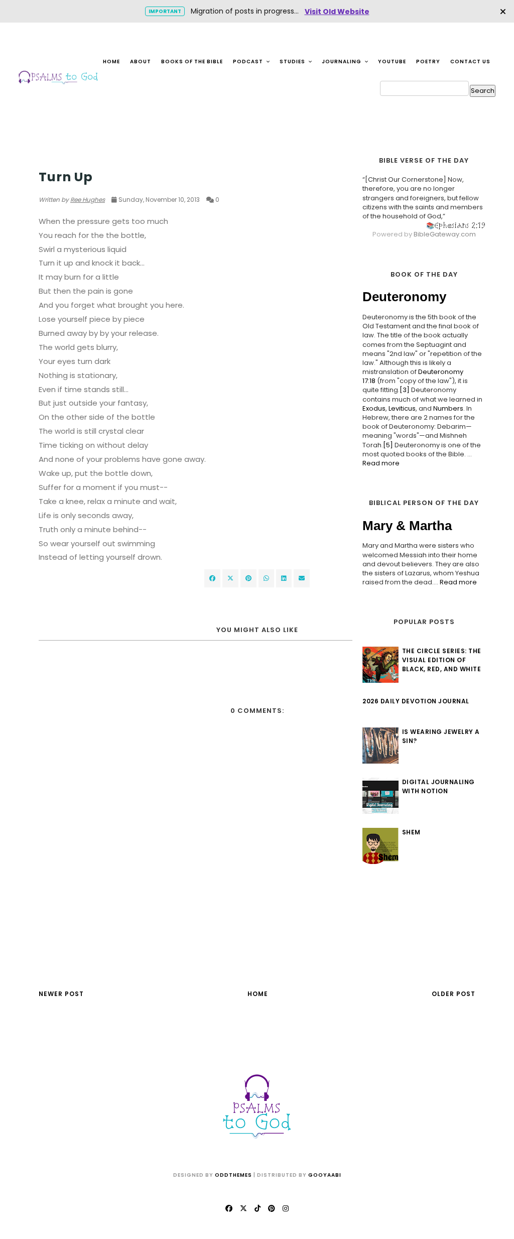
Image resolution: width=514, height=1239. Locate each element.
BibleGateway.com (445, 234)
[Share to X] (230, 578)
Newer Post (61, 993)
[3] (405, 390)
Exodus (374, 408)
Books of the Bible (192, 61)
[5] (388, 445)
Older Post (453, 993)
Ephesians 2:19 (459, 225)
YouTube (392, 61)
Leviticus (402, 408)
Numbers (448, 408)
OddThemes (233, 1175)
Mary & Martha (407, 525)
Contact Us (470, 61)
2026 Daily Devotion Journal (415, 701)
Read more (381, 463)
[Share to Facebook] (212, 578)
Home (111, 61)
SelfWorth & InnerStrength (89, 158)
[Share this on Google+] (248, 578)
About (140, 61)
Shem (411, 832)
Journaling (342, 61)
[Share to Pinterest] (302, 578)
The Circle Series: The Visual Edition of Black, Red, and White (441, 660)
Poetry (428, 61)
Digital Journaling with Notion (438, 786)
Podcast (249, 61)
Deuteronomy (404, 296)
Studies (293, 61)
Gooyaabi (324, 1175)
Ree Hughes (87, 199)
